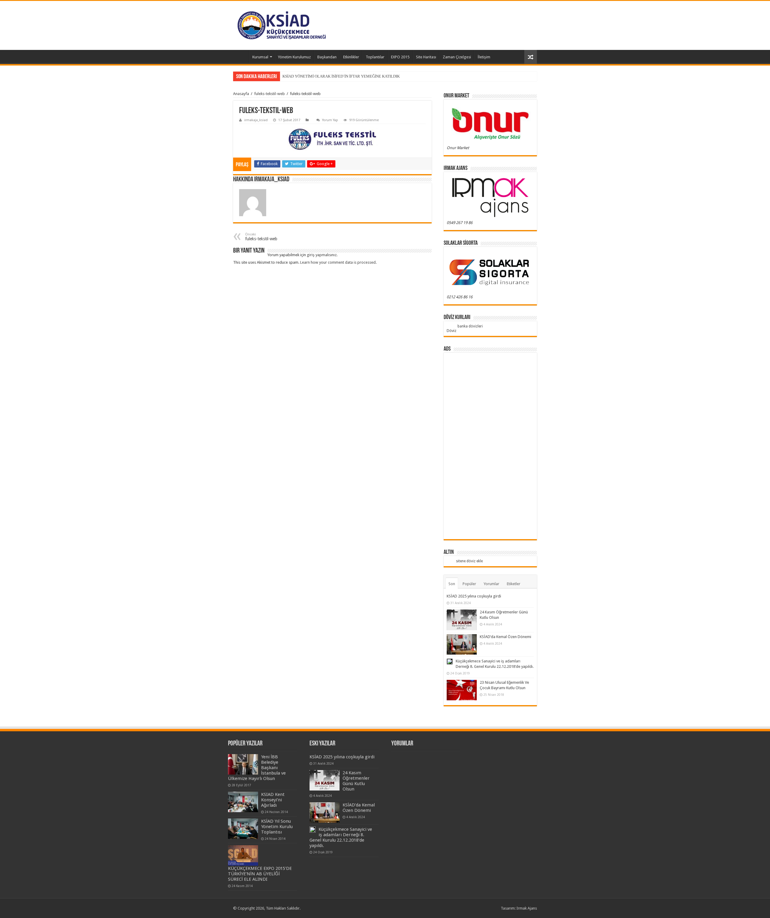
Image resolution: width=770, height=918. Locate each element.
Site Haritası (426, 57)
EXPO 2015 (400, 57)
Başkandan (327, 57)
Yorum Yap (330, 120)
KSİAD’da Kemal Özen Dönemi (505, 636)
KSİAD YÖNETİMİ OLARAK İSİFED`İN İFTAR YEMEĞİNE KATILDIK (341, 76)
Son (451, 584)
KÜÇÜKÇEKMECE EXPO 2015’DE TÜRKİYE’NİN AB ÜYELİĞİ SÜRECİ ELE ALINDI (260, 874)
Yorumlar (491, 584)
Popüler (469, 584)
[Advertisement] (490, 446)
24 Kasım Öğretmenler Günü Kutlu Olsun (356, 781)
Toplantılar (375, 57)
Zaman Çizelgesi (457, 57)
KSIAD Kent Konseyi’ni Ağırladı (273, 800)
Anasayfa (241, 56)
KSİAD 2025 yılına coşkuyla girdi (474, 596)
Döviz (451, 330)
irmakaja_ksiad (256, 120)
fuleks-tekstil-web (269, 93)
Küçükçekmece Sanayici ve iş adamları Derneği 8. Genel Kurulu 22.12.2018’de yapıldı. (341, 837)
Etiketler (513, 584)
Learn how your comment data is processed (338, 262)
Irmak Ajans (526, 908)
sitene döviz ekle (469, 561)
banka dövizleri (470, 326)
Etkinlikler (351, 57)
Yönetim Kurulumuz (294, 57)
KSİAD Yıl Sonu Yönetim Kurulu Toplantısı (277, 826)
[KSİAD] (282, 25)
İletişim (484, 57)
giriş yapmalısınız (322, 255)
